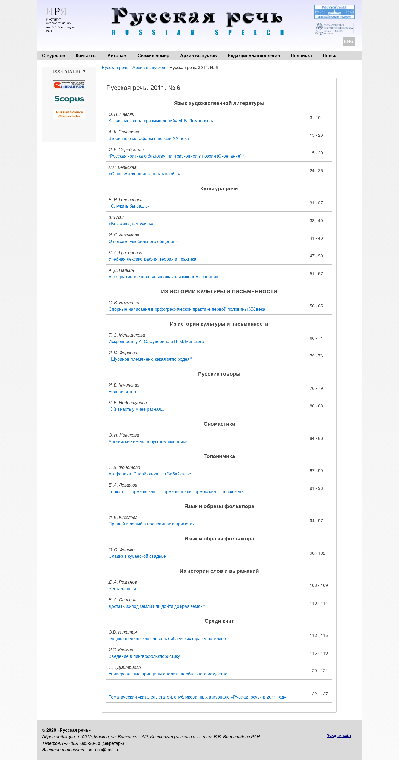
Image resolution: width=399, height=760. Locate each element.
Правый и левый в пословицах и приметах (152, 524)
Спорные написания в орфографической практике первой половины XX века (187, 309)
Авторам (117, 55)
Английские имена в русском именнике (148, 441)
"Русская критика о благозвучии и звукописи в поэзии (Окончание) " (176, 156)
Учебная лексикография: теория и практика (152, 259)
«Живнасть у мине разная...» (138, 409)
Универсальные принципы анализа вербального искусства (168, 674)
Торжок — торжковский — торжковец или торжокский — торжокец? (176, 491)
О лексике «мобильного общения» (143, 241)
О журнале (53, 55)
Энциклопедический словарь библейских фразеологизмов (167, 638)
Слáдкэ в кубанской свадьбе (137, 556)
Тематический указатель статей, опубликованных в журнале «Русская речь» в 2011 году (197, 697)
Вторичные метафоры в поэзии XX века (149, 138)
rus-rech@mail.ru (102, 749)
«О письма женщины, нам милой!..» (144, 173)
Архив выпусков (198, 55)
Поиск (329, 55)
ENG (348, 41)
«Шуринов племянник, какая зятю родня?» (152, 359)
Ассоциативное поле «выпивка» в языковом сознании (163, 276)
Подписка (301, 55)
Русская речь (115, 67)
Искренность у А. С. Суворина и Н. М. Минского (156, 341)
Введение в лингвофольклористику (144, 656)
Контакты (86, 55)
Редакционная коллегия (254, 55)
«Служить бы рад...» (129, 206)
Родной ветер (122, 391)
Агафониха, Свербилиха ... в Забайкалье (150, 474)
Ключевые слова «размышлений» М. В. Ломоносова (161, 120)
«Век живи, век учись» (131, 223)
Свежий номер (153, 55)
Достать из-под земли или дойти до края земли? (157, 606)
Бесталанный (122, 588)
